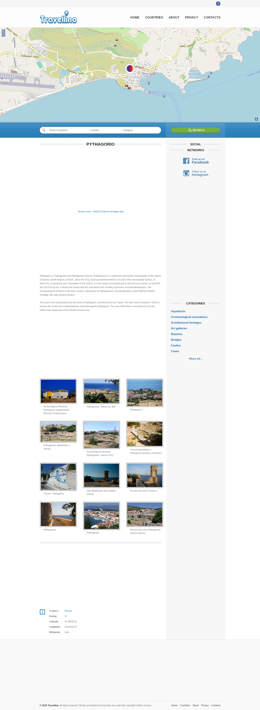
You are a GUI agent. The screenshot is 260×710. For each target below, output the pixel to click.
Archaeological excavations (189, 316)
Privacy (191, 17)
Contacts (212, 17)
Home (135, 17)
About (174, 17)
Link (67, 632)
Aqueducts (178, 311)
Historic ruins (84, 211)
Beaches (176, 334)
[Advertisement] (100, 177)
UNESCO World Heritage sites (108, 211)
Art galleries (179, 328)
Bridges (176, 339)
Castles (176, 345)
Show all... (195, 358)
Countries (154, 17)
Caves (175, 351)
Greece (68, 611)
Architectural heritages (186, 322)
